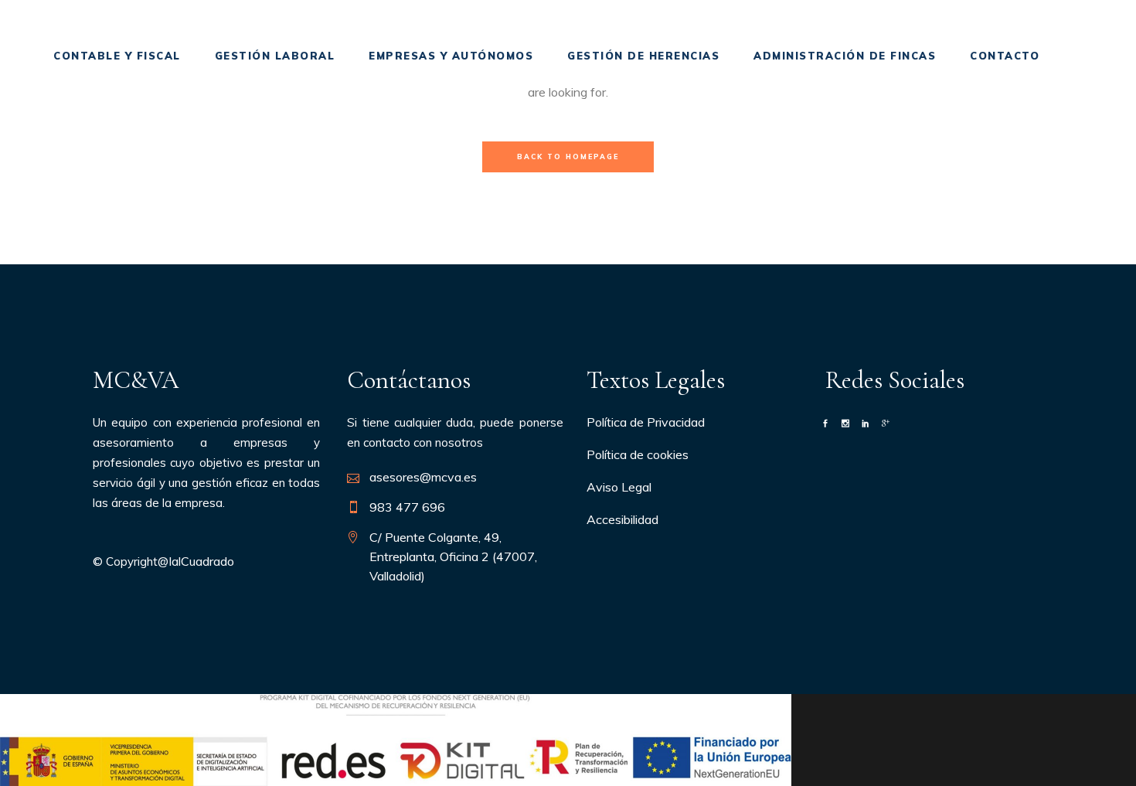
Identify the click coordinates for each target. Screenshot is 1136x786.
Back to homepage (568, 156)
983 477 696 (407, 507)
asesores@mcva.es (423, 477)
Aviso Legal (619, 487)
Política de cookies (638, 454)
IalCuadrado (201, 561)
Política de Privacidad (646, 422)
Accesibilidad (622, 519)
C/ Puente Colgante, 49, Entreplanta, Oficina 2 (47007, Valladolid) (453, 556)
